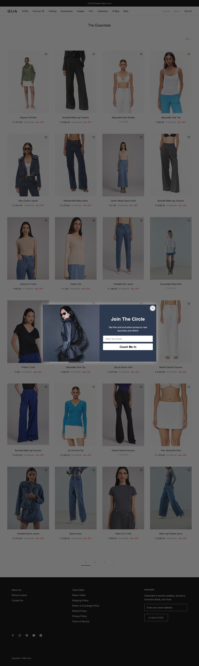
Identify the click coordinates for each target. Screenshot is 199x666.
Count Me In (128, 347)
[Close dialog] (152, 308)
